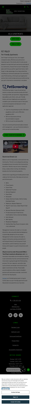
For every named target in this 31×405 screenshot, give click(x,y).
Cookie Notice (5, 389)
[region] (15, 389)
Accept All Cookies (15, 401)
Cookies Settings (15, 392)
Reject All (15, 397)
